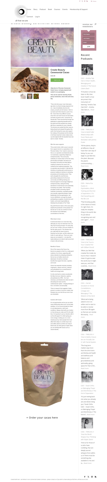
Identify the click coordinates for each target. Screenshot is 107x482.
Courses (57, 10)
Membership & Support (79, 10)
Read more (85, 166)
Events (65, 10)
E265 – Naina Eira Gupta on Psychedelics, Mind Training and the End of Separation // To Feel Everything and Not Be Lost (88, 191)
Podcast (43, 10)
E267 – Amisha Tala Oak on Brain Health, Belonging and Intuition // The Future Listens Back (88, 83)
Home (29, 10)
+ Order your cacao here (42, 417)
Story (35, 10)
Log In (37, 17)
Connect (30, 17)
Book (50, 10)
